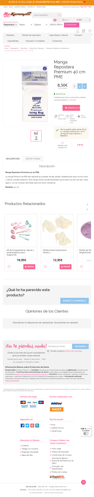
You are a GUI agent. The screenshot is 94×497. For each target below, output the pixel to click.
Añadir (30, 267)
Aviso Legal (56, 449)
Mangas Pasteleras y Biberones (57, 48)
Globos (37, 24)
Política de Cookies (59, 472)
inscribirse (80, 346)
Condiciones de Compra (61, 455)
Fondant (78, 35)
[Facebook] (22, 425)
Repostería (9, 24)
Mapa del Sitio (27, 455)
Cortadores (57, 41)
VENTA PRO (55, 24)
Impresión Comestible (35, 41)
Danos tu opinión (73, 300)
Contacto (31, 7)
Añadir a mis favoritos (62, 147)
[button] (79, 86)
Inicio (6, 7)
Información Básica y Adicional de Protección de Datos (62, 460)
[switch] (85, 433)
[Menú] (90, 427)
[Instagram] (37, 425)
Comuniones (70, 24)
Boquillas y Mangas (37, 48)
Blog (11, 7)
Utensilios (10, 35)
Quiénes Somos (20, 7)
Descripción (13, 158)
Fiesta (22, 24)
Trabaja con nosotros (30, 449)
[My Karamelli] (17, 14)
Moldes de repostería (31, 35)
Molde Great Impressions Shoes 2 (55, 251)
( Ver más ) (72, 100)
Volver (7, 46)
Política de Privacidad (73, 351)
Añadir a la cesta (74, 108)
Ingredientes (13, 41)
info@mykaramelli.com (57, 487)
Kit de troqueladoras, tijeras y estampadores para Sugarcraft (20, 252)
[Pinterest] (32, 425)
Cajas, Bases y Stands (58, 35)
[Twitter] (27, 425)
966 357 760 (85, 6)
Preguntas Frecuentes (30, 452)
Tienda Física (41, 7)
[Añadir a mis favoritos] (9, 266)
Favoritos (90, 34)
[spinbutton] (75, 86)
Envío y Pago (33, 158)
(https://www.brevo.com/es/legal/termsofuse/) (31, 374)
